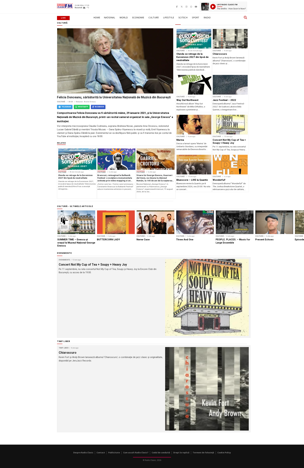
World (124, 17)
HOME (96, 17)
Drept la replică (181, 452)
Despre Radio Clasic (83, 452)
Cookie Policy (224, 452)
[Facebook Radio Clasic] (177, 6)
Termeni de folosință (203, 452)
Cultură (154, 17)
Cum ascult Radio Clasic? (135, 452)
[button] (223, 7)
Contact (101, 452)
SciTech (182, 17)
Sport (195, 17)
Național (109, 17)
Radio (207, 17)
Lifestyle (168, 17)
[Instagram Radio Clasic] (186, 6)
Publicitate (114, 452)
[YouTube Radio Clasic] (196, 6)
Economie (138, 17)
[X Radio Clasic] (181, 6)
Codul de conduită (161, 452)
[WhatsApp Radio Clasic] (191, 6)
